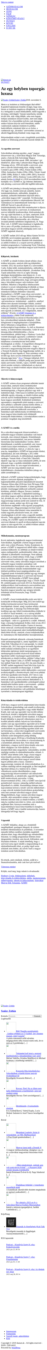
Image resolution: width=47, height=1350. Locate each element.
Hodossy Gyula (7, 876)
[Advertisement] (23, 55)
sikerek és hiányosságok (24, 880)
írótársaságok (20, 876)
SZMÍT (24, 883)
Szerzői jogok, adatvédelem (17, 1336)
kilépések (31, 876)
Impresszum (11, 1331)
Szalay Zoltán (8, 1011)
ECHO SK (10, 28)
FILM (8, 14)
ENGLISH (10, 25)
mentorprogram (39, 878)
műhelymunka (7, 880)
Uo (20, 358)
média (29, 878)
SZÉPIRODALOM (14, 7)
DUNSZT (10, 21)
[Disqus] (23, 969)
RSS (8, 1338)
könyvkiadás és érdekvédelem (13, 878)
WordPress (15, 1348)
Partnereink (11, 1334)
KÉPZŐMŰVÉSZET (15, 18)
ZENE (9, 11)
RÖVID (9, 23)
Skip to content (7, 2)
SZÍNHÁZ (10, 16)
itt (14, 179)
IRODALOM (12, 9)
